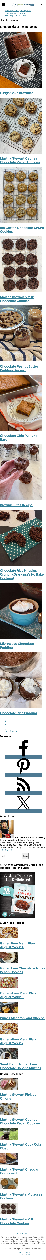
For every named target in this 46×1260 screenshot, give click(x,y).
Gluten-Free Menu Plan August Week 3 (18, 995)
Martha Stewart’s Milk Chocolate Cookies (17, 299)
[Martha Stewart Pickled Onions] (9, 1089)
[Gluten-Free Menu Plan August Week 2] (9, 1033)
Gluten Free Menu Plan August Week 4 (17, 945)
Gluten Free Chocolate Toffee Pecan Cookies (22, 970)
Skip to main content (15, 13)
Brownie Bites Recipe (16, 505)
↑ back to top (23, 1233)
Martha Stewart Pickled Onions (18, 1096)
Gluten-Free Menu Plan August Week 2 (18, 1041)
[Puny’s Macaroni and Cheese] (9, 1012)
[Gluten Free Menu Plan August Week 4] (9, 937)
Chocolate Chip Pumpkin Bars (19, 437)
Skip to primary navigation (18, 10)
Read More (6, 850)
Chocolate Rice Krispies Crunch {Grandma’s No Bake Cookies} (22, 574)
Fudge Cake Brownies (16, 93)
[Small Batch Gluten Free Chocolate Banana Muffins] (9, 1058)
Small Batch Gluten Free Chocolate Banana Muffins (20, 1066)
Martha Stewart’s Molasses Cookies (21, 1196)
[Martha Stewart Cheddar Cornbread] (9, 1164)
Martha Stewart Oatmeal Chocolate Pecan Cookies (20, 160)
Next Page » (11, 731)
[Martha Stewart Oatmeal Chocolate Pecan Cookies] (9, 1114)
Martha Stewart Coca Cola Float (20, 1146)
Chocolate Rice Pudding (18, 713)
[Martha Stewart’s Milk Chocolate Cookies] (9, 1213)
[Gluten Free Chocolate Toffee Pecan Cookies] (9, 962)
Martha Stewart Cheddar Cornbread (19, 1171)
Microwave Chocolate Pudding (17, 645)
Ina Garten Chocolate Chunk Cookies (22, 229)
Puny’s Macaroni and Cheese (22, 1018)
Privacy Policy (25, 1252)
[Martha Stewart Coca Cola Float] (9, 1139)
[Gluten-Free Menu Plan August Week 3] (9, 987)
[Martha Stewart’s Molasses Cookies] (9, 1188)
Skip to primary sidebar (16, 15)
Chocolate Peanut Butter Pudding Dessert (19, 368)
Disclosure (25, 1254)
